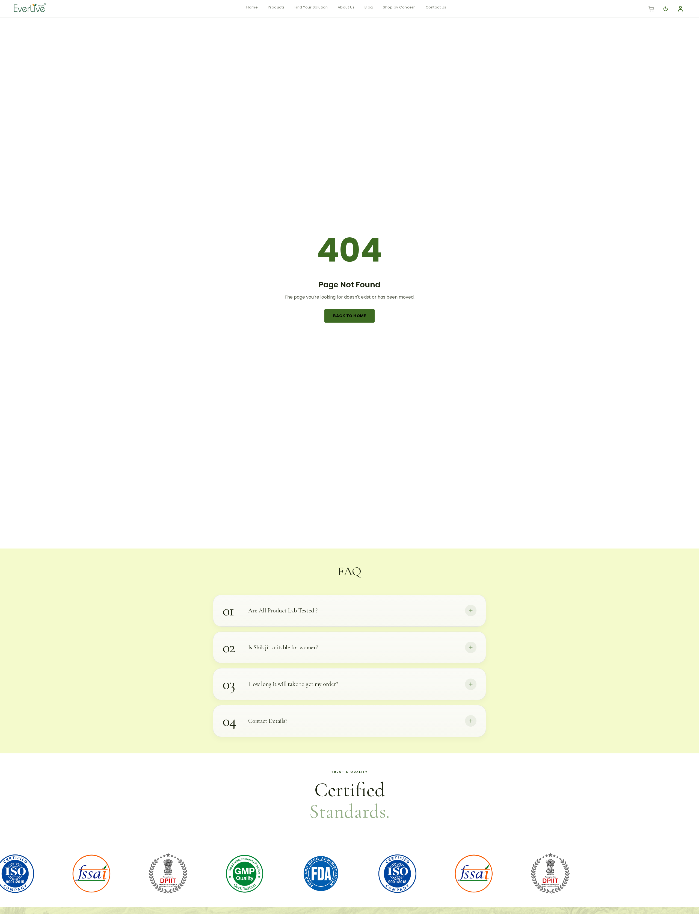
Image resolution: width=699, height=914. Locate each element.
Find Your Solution (311, 7)
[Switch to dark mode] (666, 9)
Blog (369, 7)
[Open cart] (651, 9)
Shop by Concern (399, 7)
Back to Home (349, 316)
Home (252, 7)
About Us (346, 7)
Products (276, 7)
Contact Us (436, 7)
